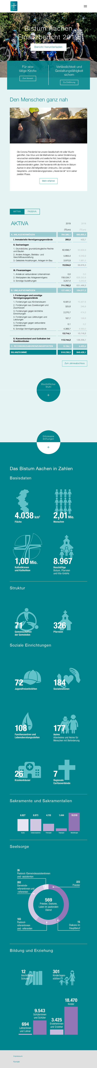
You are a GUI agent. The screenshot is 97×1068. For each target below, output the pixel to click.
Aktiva (17, 212)
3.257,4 (67, 281)
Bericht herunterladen (48, 47)
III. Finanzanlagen (22, 270)
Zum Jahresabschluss (75, 363)
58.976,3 (82, 265)
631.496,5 (81, 285)
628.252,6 (81, 278)
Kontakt (16, 1062)
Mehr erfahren (48, 181)
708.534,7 (66, 278)
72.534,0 (66, 265)
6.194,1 (67, 346)
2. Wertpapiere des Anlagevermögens (30, 278)
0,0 (69, 274)
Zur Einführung (69, 82)
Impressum (17, 1056)
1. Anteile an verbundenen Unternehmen (31, 274)
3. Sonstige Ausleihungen (25, 281)
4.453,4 (82, 346)
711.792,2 (66, 285)
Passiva (32, 212)
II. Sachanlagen (21, 244)
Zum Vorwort (28, 78)
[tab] (48, 396)
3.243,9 (82, 281)
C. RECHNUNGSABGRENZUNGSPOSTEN (32, 346)
